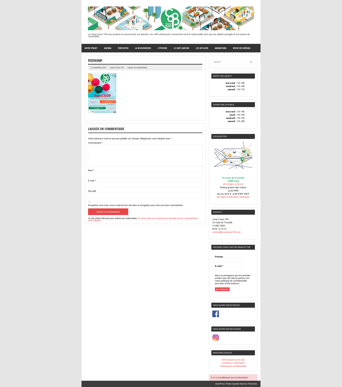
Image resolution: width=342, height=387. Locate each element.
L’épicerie (162, 48)
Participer (123, 48)
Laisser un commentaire (137, 67)
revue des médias (241, 48)
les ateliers (202, 48)
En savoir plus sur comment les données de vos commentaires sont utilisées (143, 219)
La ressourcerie (143, 48)
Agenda (107, 48)
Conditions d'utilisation (233, 363)
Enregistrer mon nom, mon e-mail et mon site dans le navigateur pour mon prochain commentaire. (135, 205)
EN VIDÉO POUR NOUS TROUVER (233, 197)
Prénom (219, 256)
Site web (92, 191)
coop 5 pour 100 (117, 67)
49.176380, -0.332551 (233, 184)
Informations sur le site (233, 360)
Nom (91, 170)
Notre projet (91, 48)
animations (220, 48)
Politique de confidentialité (233, 366)
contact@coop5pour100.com (226, 232)
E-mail (92, 181)
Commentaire (95, 143)
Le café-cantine (181, 48)
